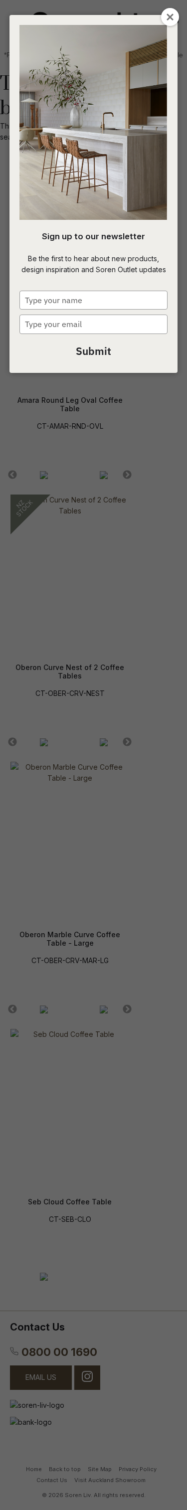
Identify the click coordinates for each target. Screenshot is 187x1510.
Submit (93, 351)
